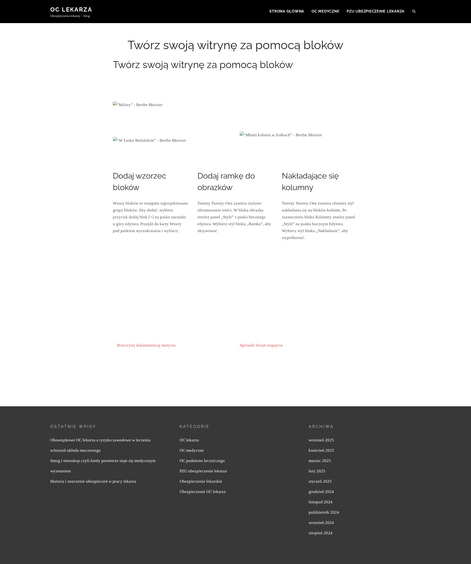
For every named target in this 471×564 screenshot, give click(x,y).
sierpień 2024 (320, 533)
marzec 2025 (320, 460)
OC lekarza (189, 440)
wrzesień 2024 (321, 522)
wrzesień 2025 (321, 440)
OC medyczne (325, 11)
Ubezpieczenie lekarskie (201, 481)
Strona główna (286, 11)
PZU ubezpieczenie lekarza (376, 11)
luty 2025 (317, 471)
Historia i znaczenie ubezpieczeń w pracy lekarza (93, 481)
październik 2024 (324, 512)
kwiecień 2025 (321, 450)
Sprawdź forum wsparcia (261, 345)
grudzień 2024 (321, 491)
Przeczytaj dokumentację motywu (146, 345)
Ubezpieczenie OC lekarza (203, 491)
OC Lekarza (71, 9)
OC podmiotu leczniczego (202, 460)
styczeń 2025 (320, 481)
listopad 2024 (320, 502)
